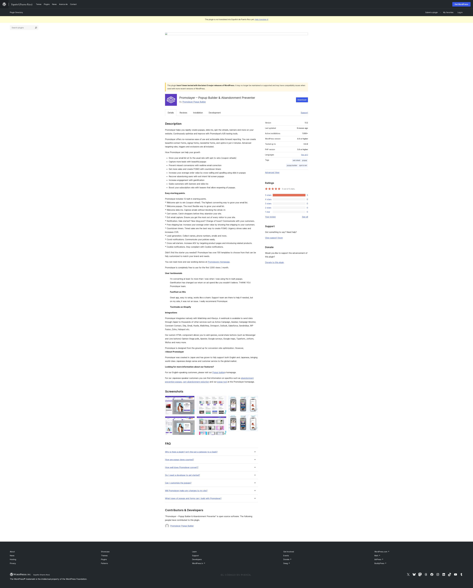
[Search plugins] (36, 27)
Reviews (183, 112)
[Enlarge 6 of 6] (254, 418)
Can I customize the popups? (178, 483)
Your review (270, 217)
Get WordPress (461, 4)
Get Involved (288, 552)
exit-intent (296, 160)
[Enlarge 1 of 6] (191, 399)
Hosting (13, 559)
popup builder (292, 165)
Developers (197, 559)
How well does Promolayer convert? (181, 467)
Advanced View (272, 172)
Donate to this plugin (274, 262)
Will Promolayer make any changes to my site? (186, 491)
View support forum (274, 238)
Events (286, 556)
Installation (198, 112)
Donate (287, 559)
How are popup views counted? (179, 459)
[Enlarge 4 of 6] (223, 419)
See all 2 (304, 155)
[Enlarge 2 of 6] (191, 419)
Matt (377, 556)
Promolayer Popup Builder (194, 102)
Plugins (104, 559)
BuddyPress (380, 563)
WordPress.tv (198, 563)
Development (215, 112)
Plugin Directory (16, 12)
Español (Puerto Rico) (41, 575)
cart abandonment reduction (196, 382)
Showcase (105, 552)
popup (304, 160)
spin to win (303, 165)
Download (302, 100)
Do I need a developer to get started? (182, 475)
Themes (104, 556)
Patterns (104, 563)
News (12, 556)
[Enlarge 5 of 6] (254, 399)
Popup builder (218, 372)
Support (304, 112)
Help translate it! (261, 19)
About (12, 552)
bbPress (378, 559)
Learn (194, 552)
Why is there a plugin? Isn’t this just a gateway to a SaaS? (191, 452)
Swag (286, 563)
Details (171, 112)
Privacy (13, 563)
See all (305, 217)
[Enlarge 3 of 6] (223, 399)
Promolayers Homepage (219, 262)
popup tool (222, 382)
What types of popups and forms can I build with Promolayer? (193, 498)
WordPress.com (381, 552)
